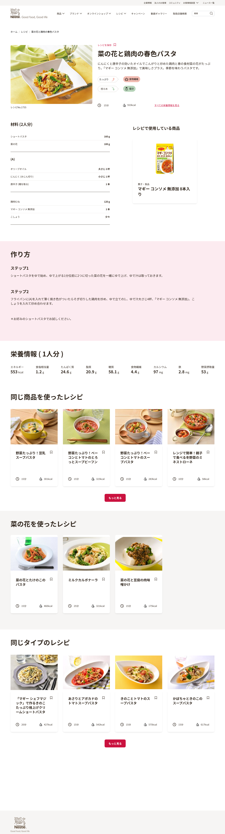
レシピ (119, 13)
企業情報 (148, 2)
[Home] (30, 13)
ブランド (74, 13)
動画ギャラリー (159, 13)
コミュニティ (175, 2)
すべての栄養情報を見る (166, 105)
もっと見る (115, 498)
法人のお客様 (160, 2)
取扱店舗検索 (180, 13)
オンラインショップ (97, 13)
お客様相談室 (189, 2)
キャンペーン (138, 13)
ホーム (14, 31)
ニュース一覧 (208, 2)
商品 (59, 13)
